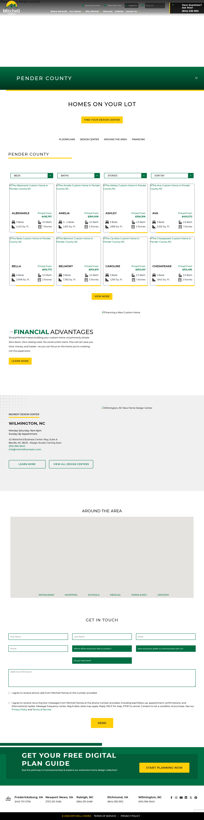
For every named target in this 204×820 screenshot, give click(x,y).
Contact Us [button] (131, 11)
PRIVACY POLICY (130, 816)
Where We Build (58, 11)
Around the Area (115, 139)
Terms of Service (42, 709)
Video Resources (114, 5)
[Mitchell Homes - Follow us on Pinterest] (195, 798)
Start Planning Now (164, 767)
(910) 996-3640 (17, 446)
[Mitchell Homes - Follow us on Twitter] (190, 798)
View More (102, 296)
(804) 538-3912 (115, 801)
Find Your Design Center (102, 120)
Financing (138, 139)
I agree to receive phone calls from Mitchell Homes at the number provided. (54, 693)
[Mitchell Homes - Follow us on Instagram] (176, 798)
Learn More (20, 361)
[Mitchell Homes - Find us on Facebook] (171, 798)
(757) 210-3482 (53, 801)
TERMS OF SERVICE (105, 816)
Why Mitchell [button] (92, 11)
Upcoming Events (92, 5)
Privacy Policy (19, 709)
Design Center (89, 139)
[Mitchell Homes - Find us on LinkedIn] (186, 798)
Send (102, 723)
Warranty (108, 11)
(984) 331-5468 (84, 801)
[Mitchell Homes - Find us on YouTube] (181, 798)
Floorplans (67, 139)
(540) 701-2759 (23, 801)
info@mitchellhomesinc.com (25, 449)
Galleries (119, 11)
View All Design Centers (71, 464)
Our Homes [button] (75, 11)
